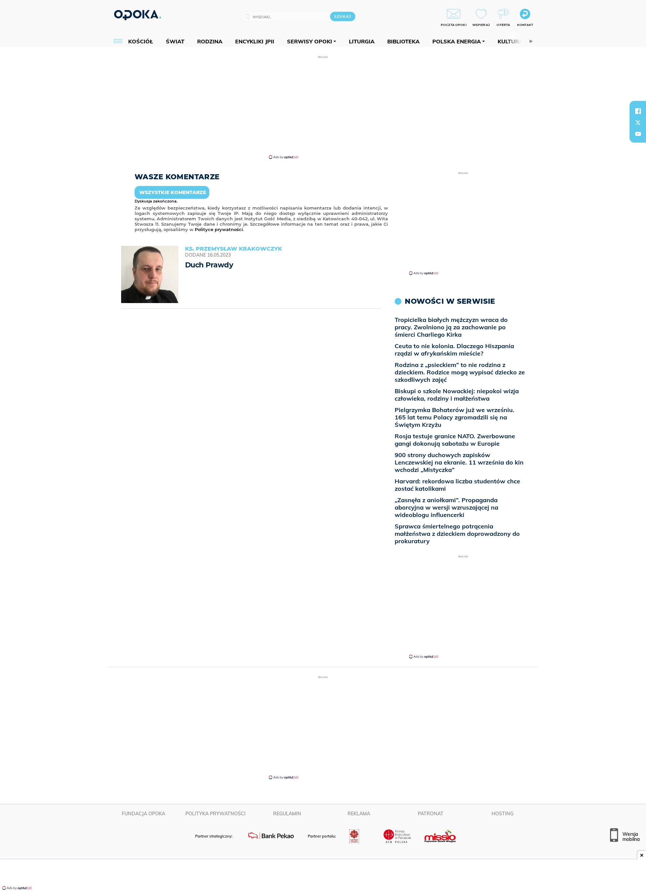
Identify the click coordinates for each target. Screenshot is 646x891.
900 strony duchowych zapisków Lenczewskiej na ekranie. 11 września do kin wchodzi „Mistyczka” (459, 462)
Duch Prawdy (209, 265)
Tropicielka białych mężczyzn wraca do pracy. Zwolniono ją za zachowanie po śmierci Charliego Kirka (451, 327)
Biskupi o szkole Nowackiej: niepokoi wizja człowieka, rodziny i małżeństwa (457, 394)
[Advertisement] (323, 107)
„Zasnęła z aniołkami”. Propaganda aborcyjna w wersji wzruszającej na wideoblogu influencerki (446, 507)
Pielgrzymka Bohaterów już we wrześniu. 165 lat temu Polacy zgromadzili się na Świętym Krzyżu (454, 417)
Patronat (430, 814)
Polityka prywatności (215, 814)
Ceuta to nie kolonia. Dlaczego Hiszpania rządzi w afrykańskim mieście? (454, 349)
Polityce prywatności (219, 229)
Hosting (502, 814)
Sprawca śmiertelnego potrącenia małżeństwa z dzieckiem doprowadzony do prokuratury (457, 533)
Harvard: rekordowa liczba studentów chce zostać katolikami (457, 484)
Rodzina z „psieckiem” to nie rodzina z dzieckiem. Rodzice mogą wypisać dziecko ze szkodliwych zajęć (460, 372)
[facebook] (638, 111)
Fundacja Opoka (143, 814)
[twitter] (638, 122)
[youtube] (638, 133)
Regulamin (287, 814)
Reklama (359, 814)
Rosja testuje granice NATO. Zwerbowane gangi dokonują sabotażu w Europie (455, 439)
